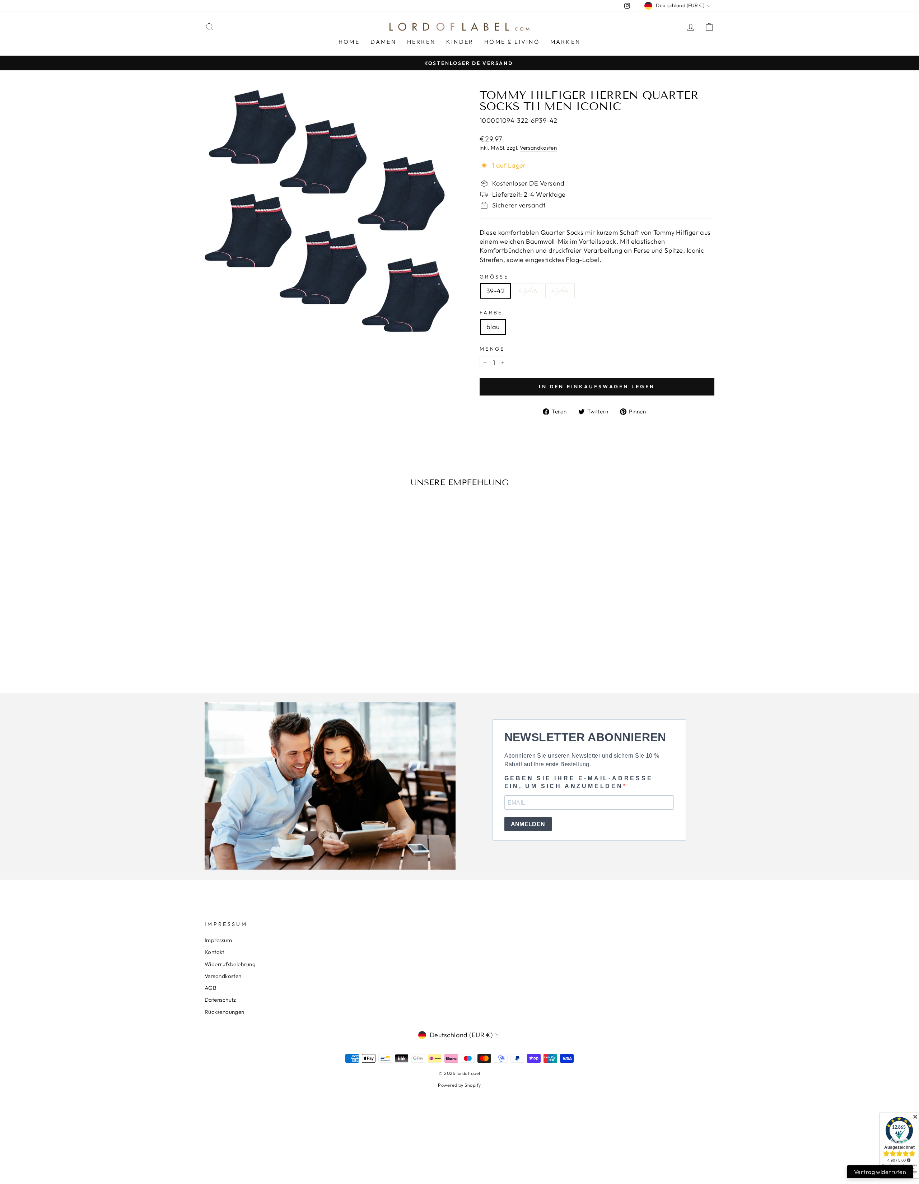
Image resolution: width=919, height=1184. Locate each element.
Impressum (218, 940)
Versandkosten (538, 147)
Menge (492, 349)
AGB (210, 987)
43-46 (527, 291)
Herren (421, 41)
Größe (494, 276)
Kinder (460, 41)
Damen (383, 41)
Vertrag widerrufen (880, 1171)
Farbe (491, 312)
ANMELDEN (528, 824)
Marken (565, 41)
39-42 (495, 291)
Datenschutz (220, 999)
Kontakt (214, 952)
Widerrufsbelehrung (230, 964)
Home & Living (512, 41)
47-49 (560, 291)
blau (493, 327)
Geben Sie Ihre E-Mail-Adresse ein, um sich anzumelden (578, 782)
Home (349, 41)
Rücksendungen (224, 1011)
